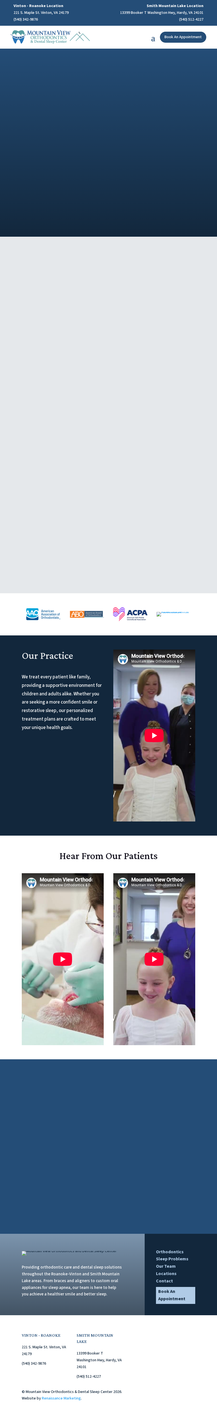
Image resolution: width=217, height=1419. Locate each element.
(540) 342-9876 (26, 19)
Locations (166, 1274)
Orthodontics (170, 1252)
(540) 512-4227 (191, 19)
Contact (164, 1281)
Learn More (57, 204)
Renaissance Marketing (61, 1398)
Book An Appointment (183, 37)
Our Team (166, 1266)
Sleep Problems (172, 1259)
